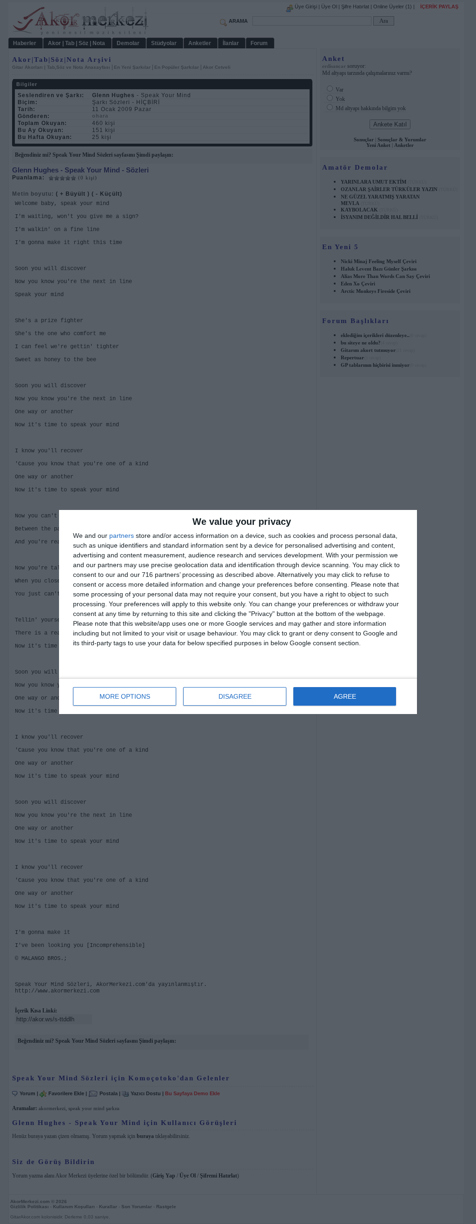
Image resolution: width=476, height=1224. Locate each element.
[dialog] (238, 612)
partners (121, 535)
